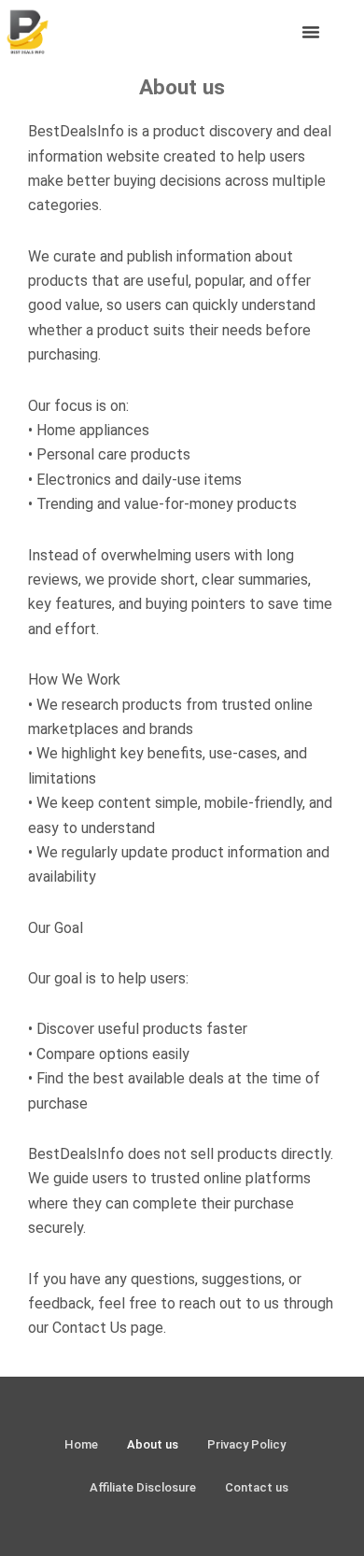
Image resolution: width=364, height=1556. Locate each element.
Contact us (256, 1487)
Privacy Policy (246, 1444)
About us (152, 1444)
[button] (311, 32)
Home (81, 1444)
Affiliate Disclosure (143, 1487)
